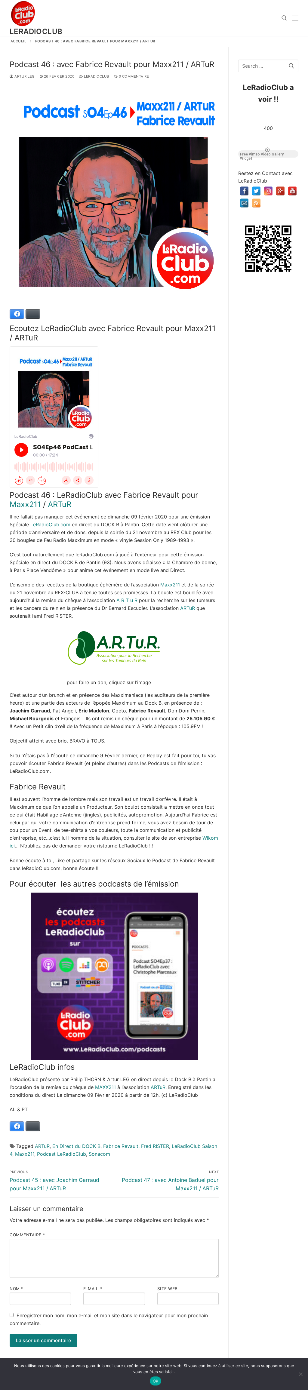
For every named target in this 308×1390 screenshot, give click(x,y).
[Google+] (280, 190)
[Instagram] (268, 190)
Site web (167, 1288)
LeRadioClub (36, 31)
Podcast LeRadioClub (61, 1154)
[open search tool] (284, 18)
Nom (16, 1288)
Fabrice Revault (120, 1146)
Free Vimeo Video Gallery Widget (262, 155)
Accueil (19, 41)
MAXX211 (105, 1087)
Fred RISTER (155, 1146)
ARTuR (59, 504)
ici (12, 846)
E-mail (92, 1288)
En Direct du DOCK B (76, 1146)
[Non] (300, 1374)
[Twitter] (256, 190)
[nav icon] (295, 18)
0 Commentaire (133, 76)
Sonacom (99, 1154)
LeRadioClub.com (50, 524)
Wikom (210, 838)
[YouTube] (292, 190)
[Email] (244, 203)
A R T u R (126, 600)
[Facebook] (244, 190)
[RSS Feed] (256, 203)
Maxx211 (25, 504)
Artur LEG (24, 76)
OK (156, 1381)
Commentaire (27, 1234)
